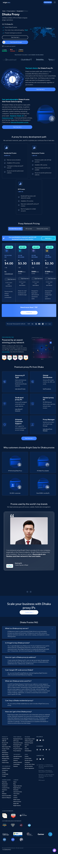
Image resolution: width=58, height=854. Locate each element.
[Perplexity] (40, 749)
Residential (13, 116)
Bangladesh (20, 11)
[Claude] (46, 749)
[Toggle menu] (54, 2)
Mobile (19, 116)
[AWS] (4, 815)
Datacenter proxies (7, 118)
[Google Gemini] (43, 749)
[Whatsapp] (37, 759)
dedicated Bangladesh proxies (19, 122)
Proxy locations (11, 11)
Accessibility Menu (6, 849)
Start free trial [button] (47, 2)
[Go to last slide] (27, 592)
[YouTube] (40, 740)
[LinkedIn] (37, 740)
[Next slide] (31, 592)
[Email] (40, 759)
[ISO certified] (4, 839)
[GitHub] (43, 740)
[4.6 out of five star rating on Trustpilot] (4, 50)
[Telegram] (43, 759)
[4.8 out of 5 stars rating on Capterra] (20, 50)
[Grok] (49, 749)
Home (3, 11)
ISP (23, 116)
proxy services (5, 352)
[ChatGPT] (37, 749)
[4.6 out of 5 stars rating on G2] (13, 50)
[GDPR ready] (12, 839)
